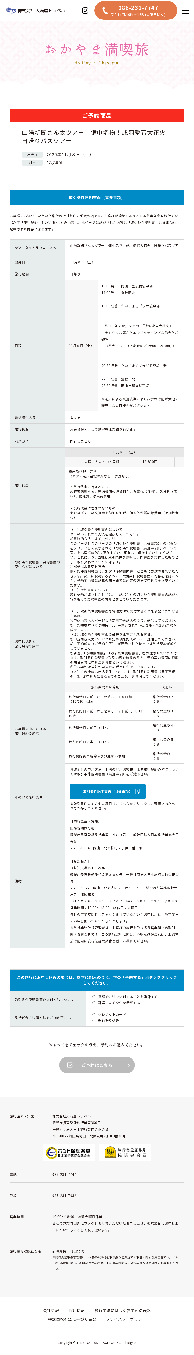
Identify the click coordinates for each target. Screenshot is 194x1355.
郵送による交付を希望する (119, 1002)
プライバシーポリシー (126, 1319)
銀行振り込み (108, 1020)
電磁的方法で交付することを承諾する (128, 997)
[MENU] (185, 10)
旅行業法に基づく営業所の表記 (123, 1310)
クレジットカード (112, 1014)
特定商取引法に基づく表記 (72, 1319)
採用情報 (77, 1310)
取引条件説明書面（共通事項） (107, 791)
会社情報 (51, 1310)
